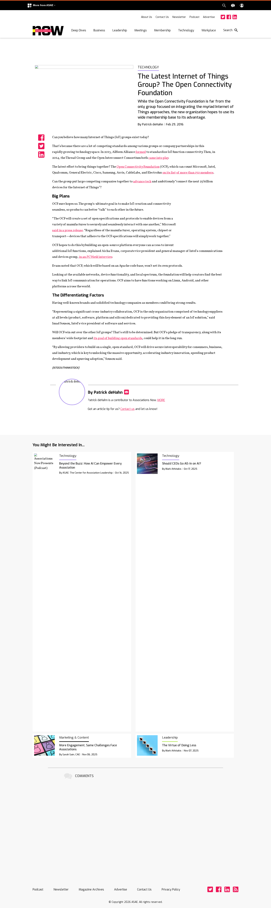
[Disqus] (135, 826)
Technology (186, 30)
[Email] (126, 392)
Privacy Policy (171, 889)
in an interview (95, 257)
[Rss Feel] (235, 889)
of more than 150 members (194, 173)
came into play (158, 158)
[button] (41, 5)
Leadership (119, 30)
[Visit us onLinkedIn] (234, 17)
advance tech (142, 181)
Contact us (127, 409)
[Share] (41, 137)
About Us (146, 17)
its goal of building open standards (117, 338)
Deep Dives (78, 30)
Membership (162, 30)
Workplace (208, 30)
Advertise (209, 17)
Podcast (194, 17)
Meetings (140, 30)
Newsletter (179, 17)
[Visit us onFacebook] (229, 17)
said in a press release (67, 230)
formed (141, 152)
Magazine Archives (91, 889)
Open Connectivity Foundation (138, 167)
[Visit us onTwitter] (223, 17)
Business (99, 30)
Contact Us (162, 17)
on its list (169, 173)
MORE (161, 400)
